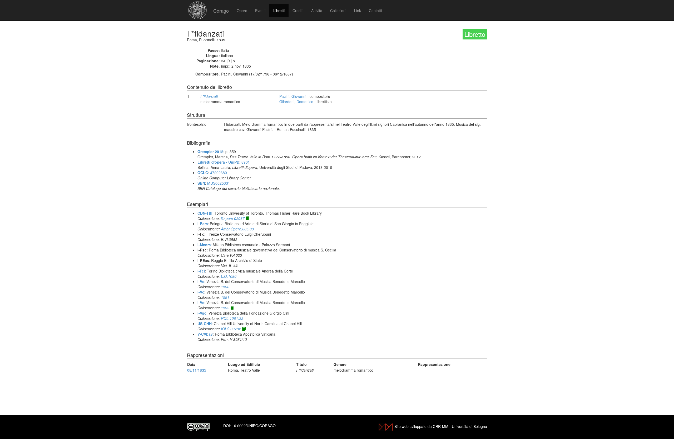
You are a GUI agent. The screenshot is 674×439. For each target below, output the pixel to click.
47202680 (218, 172)
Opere (242, 10)
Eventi (260, 10)
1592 (225, 307)
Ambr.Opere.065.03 (237, 228)
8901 (245, 162)
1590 (225, 286)
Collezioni (338, 10)
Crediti (298, 10)
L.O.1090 (228, 276)
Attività (316, 10)
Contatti (375, 10)
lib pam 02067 (233, 218)
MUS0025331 (218, 183)
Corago (221, 10)
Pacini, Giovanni (292, 96)
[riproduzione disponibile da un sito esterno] (247, 218)
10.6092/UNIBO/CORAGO (254, 425)
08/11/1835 (196, 370)
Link (357, 10)
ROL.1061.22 (232, 318)
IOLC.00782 (231, 328)
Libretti (279, 10)
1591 (225, 297)
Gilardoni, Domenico (296, 101)
